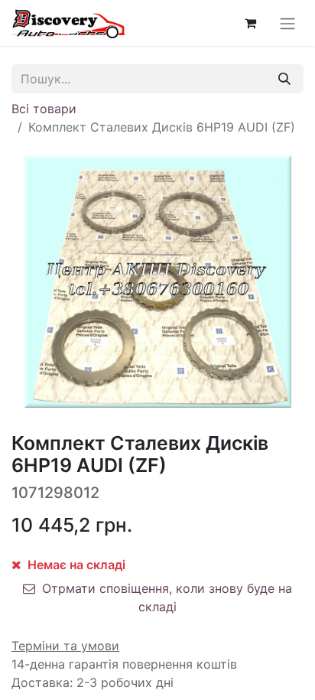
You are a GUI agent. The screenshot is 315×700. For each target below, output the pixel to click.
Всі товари (43, 108)
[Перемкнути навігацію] (287, 23)
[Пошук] (284, 78)
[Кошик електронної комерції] (250, 23)
